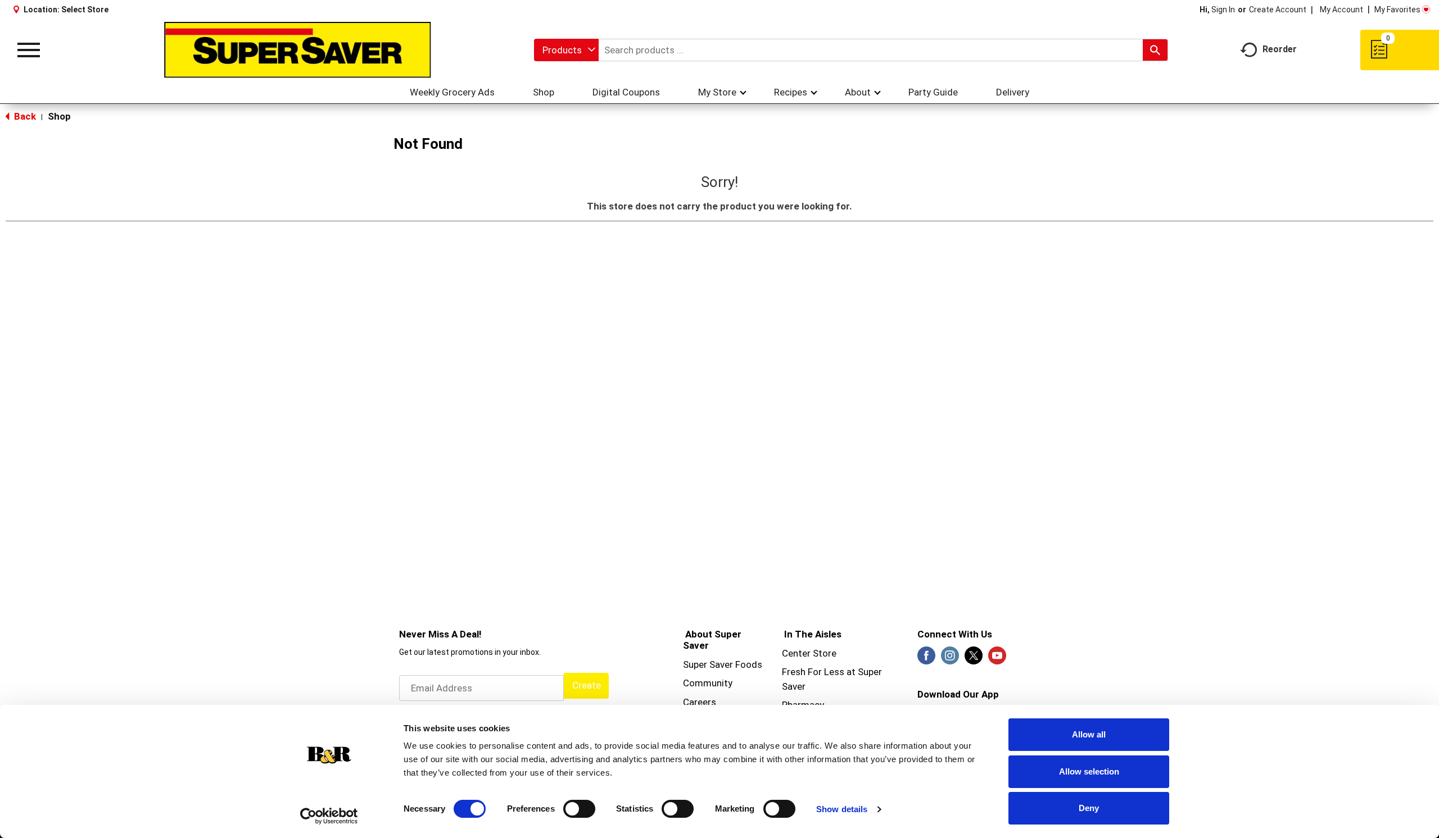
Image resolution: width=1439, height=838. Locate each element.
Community (707, 683)
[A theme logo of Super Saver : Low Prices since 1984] (297, 50)
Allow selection (1089, 771)
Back (24, 116)
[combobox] (566, 50)
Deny (1089, 808)
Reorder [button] (1279, 49)
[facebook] (926, 658)
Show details (841, 809)
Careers (699, 702)
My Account (1341, 9)
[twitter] (974, 658)
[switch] (579, 809)
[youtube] (997, 658)
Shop (59, 116)
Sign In (1223, 9)
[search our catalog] (1155, 50)
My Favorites (1397, 9)
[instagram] (950, 658)
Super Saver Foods (722, 664)
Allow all (1089, 734)
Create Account (1277, 9)
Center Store (809, 653)
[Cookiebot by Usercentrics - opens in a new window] (329, 816)
